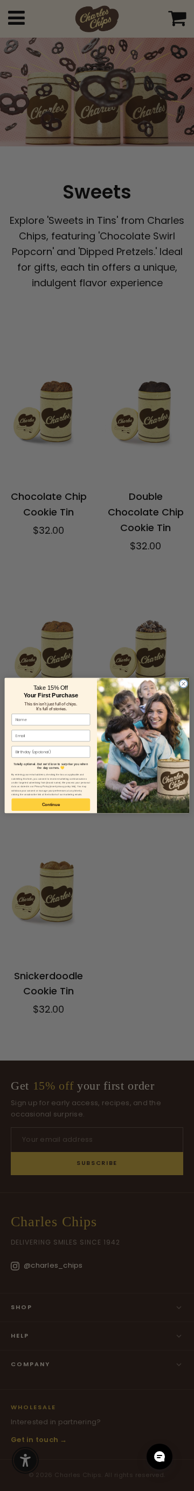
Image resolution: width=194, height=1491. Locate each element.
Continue (51, 804)
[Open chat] (159, 1456)
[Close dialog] (183, 684)
